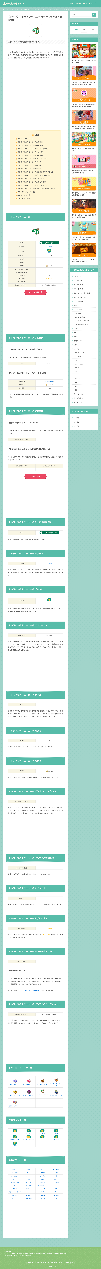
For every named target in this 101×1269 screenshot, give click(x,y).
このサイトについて (33, 1263)
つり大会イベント (79, 289)
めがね (56, 1173)
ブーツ (56, 1192)
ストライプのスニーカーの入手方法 (30, 142)
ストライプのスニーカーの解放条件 (30, 145)
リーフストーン (79, 357)
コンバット (56, 1182)
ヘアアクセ (42, 1173)
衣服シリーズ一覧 (23, 199)
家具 (75, 332)
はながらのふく (42, 1185)
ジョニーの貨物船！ (81, 317)
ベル (76, 360)
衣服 (75, 337)
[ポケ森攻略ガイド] (18, 4)
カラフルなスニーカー (15, 1106)
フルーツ (42, 1198)
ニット (42, 1179)
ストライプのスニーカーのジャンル (30, 155)
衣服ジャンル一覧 (23, 195)
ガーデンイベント (79, 285)
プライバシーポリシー (57, 1263)
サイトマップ (45, 1263)
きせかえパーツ (79, 398)
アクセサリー (14, 1176)
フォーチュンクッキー (81, 297)
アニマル (56, 1185)
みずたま (28, 1182)
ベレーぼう (15, 1173)
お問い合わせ (69, 1263)
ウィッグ (28, 1176)
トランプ (14, 1185)
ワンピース (42, 1133)
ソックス (56, 1139)
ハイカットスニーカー (29, 1096)
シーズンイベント (79, 281)
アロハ (28, 1179)
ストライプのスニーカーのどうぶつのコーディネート (36, 189)
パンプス (14, 1195)
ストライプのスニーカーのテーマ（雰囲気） (33, 149)
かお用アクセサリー (14, 1139)
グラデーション (15, 1182)
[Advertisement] (35, 76)
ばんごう (28, 1185)
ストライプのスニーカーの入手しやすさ (31, 182)
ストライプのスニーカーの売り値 (29, 169)
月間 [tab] (92, 29)
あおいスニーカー (15, 1085)
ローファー (29, 1195)
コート (15, 1179)
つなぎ (15, 1145)
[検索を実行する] (94, 15)
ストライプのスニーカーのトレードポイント (33, 185)
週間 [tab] (84, 29)
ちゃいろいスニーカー (42, 1085)
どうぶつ (76, 305)
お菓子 (77, 382)
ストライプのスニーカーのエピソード (30, 179)
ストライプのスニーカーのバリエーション (32, 159)
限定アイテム (78, 341)
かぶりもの (56, 1170)
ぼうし (56, 1133)
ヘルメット (29, 1173)
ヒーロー (56, 1198)
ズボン (15, 1189)
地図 (76, 386)
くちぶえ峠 (78, 313)
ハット (28, 1170)
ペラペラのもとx (48, 381)
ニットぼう (42, 1170)
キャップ (14, 1170)
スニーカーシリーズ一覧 (26, 192)
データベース (78, 402)
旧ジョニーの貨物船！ (33, 990)
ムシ (76, 371)
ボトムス (28, 1133)
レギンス (56, 1189)
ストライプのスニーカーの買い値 (29, 165)
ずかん (76, 328)
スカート (28, 1189)
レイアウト (77, 276)
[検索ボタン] (96, 3)
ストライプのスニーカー (26, 139)
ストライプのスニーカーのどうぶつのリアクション (35, 172)
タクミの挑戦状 (79, 301)
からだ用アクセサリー (29, 1139)
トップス (14, 1133)
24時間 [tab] (76, 29)
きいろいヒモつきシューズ (56, 1085)
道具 (76, 390)
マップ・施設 (78, 309)
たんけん (56, 1195)
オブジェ (76, 345)
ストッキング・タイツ (15, 1192)
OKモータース (15, 1198)
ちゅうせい (29, 1198)
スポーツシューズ (15, 1096)
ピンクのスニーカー (28, 1085)
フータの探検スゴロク (81, 324)
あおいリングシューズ (56, 1096)
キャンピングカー (79, 394)
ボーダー (42, 1182)
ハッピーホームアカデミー (82, 321)
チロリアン (42, 1195)
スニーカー (49, 246)
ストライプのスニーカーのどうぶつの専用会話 (33, 175)
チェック (56, 1179)
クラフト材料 (79, 364)
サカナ (77, 368)
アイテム (76, 349)
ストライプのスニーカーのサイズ (29, 162)
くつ (49, 253)
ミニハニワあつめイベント (82, 293)
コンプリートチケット (81, 353)
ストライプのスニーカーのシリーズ (30, 152)
